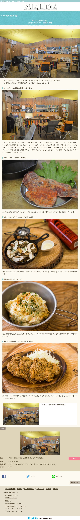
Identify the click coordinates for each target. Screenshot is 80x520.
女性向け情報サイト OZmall (13, 503)
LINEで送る (59, 476)
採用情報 (55, 489)
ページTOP (75, 482)
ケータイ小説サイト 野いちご (13, 509)
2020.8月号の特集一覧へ (10, 16)
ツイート (32, 476)
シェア (7, 476)
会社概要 (48, 489)
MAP (74, 458)
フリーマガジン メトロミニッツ (14, 511)
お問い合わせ (40, 489)
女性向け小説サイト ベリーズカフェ (15, 506)
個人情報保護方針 (29, 489)
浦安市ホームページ (11, 498)
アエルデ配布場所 (10, 489)
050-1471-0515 (13, 461)
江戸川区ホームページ (11, 495)
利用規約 (19, 489)
